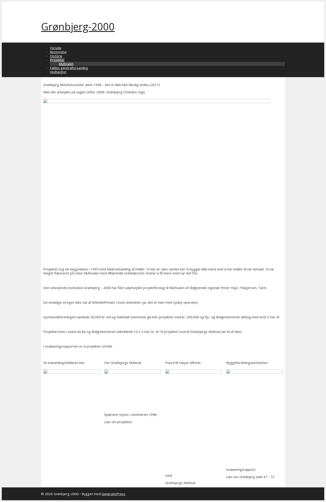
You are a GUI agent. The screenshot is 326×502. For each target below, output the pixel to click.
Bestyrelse (58, 52)
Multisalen (66, 64)
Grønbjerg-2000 (78, 26)
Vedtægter (58, 72)
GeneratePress (113, 494)
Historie (56, 56)
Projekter (57, 60)
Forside (55, 48)
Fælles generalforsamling (69, 68)
